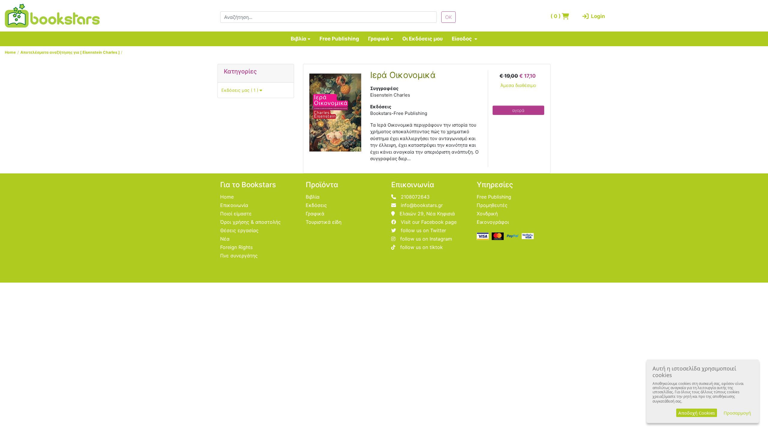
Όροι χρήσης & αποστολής (250, 222)
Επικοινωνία (234, 205)
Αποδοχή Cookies (696, 413)
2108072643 (415, 197)
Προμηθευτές (492, 205)
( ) (556, 16)
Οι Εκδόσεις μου (422, 39)
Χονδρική (487, 214)
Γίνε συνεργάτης (239, 256)
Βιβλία (298, 39)
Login (597, 16)
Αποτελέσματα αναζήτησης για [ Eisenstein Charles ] (70, 52)
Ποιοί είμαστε (236, 214)
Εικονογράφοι (493, 222)
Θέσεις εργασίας (239, 230)
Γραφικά (378, 39)
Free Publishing (339, 39)
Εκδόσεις (316, 205)
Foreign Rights (236, 247)
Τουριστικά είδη (323, 222)
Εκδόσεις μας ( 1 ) (240, 90)
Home (10, 52)
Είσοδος (462, 39)
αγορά (518, 110)
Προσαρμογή (737, 413)
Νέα (225, 239)
